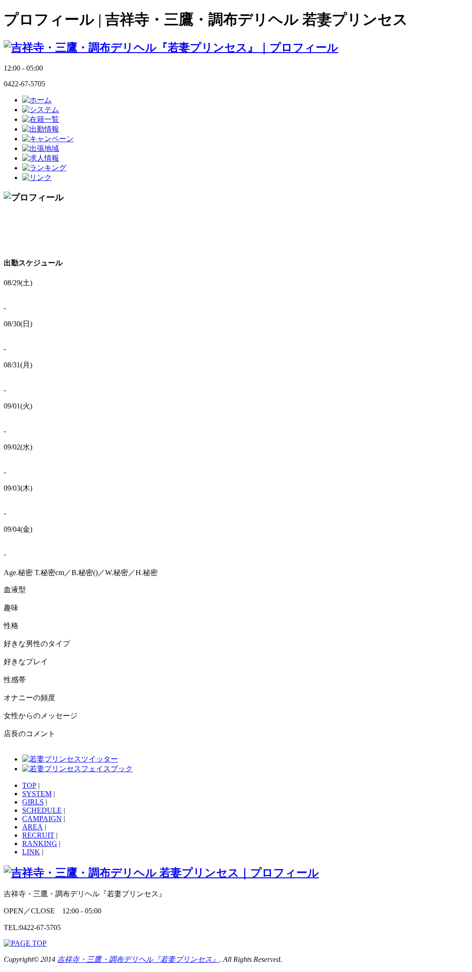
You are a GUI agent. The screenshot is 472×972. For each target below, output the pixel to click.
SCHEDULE (42, 810)
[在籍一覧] (40, 119)
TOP (29, 785)
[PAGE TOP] (25, 943)
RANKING (39, 843)
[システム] (40, 110)
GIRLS (33, 802)
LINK (31, 852)
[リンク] (37, 177)
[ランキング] (44, 168)
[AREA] (40, 148)
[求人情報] (40, 158)
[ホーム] (37, 100)
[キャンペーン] (48, 139)
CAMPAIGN (42, 818)
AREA (32, 827)
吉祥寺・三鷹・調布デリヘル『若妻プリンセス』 (138, 959)
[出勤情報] (40, 129)
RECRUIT (38, 835)
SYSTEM (37, 794)
